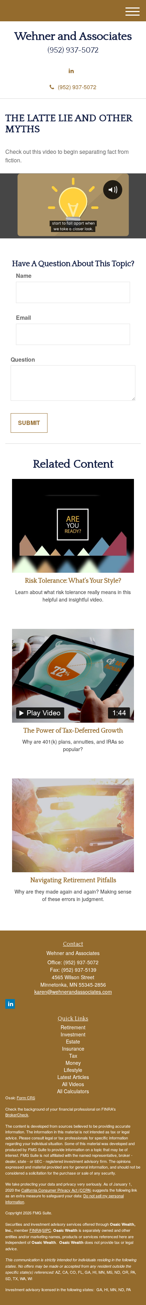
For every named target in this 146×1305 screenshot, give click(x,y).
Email (23, 318)
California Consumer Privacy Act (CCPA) (56, 1190)
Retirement (73, 1027)
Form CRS (26, 1097)
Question (23, 359)
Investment (73, 1034)
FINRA (35, 1230)
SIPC (46, 1230)
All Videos (73, 1084)
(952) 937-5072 (77, 87)
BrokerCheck (16, 1114)
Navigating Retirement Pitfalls (73, 880)
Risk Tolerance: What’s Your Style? (73, 580)
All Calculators (73, 1091)
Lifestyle (73, 1069)
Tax (73, 1055)
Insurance (73, 1048)
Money (73, 1062)
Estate (73, 1041)
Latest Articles (73, 1076)
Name (24, 276)
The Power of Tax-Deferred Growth (73, 730)
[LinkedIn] (71, 71)
